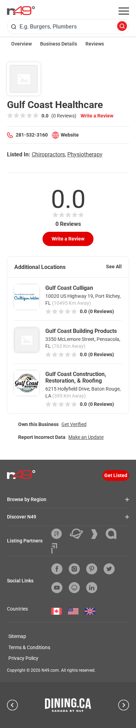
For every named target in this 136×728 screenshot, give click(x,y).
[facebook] (57, 568)
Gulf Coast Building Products (81, 331)
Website (70, 135)
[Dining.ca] (68, 705)
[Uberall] (79, 533)
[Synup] (97, 534)
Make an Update (86, 437)
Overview (21, 44)
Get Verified (73, 424)
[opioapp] (74, 587)
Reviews (94, 44)
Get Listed (115, 475)
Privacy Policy (23, 658)
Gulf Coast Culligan (69, 288)
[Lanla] (113, 533)
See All (114, 266)
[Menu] (124, 11)
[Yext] (59, 533)
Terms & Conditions (29, 647)
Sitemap (17, 636)
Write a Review (97, 115)
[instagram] (74, 568)
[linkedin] (92, 587)
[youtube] (57, 587)
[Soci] (54, 548)
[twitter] (109, 568)
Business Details (58, 44)
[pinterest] (92, 568)
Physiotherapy (85, 154)
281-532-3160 (32, 135)
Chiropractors (48, 154)
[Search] (122, 26)
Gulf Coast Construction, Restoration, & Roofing (75, 377)
